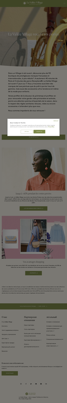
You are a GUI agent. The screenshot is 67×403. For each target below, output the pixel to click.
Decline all (56, 120)
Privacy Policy (51, 126)
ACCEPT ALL (39, 131)
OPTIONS (27, 131)
